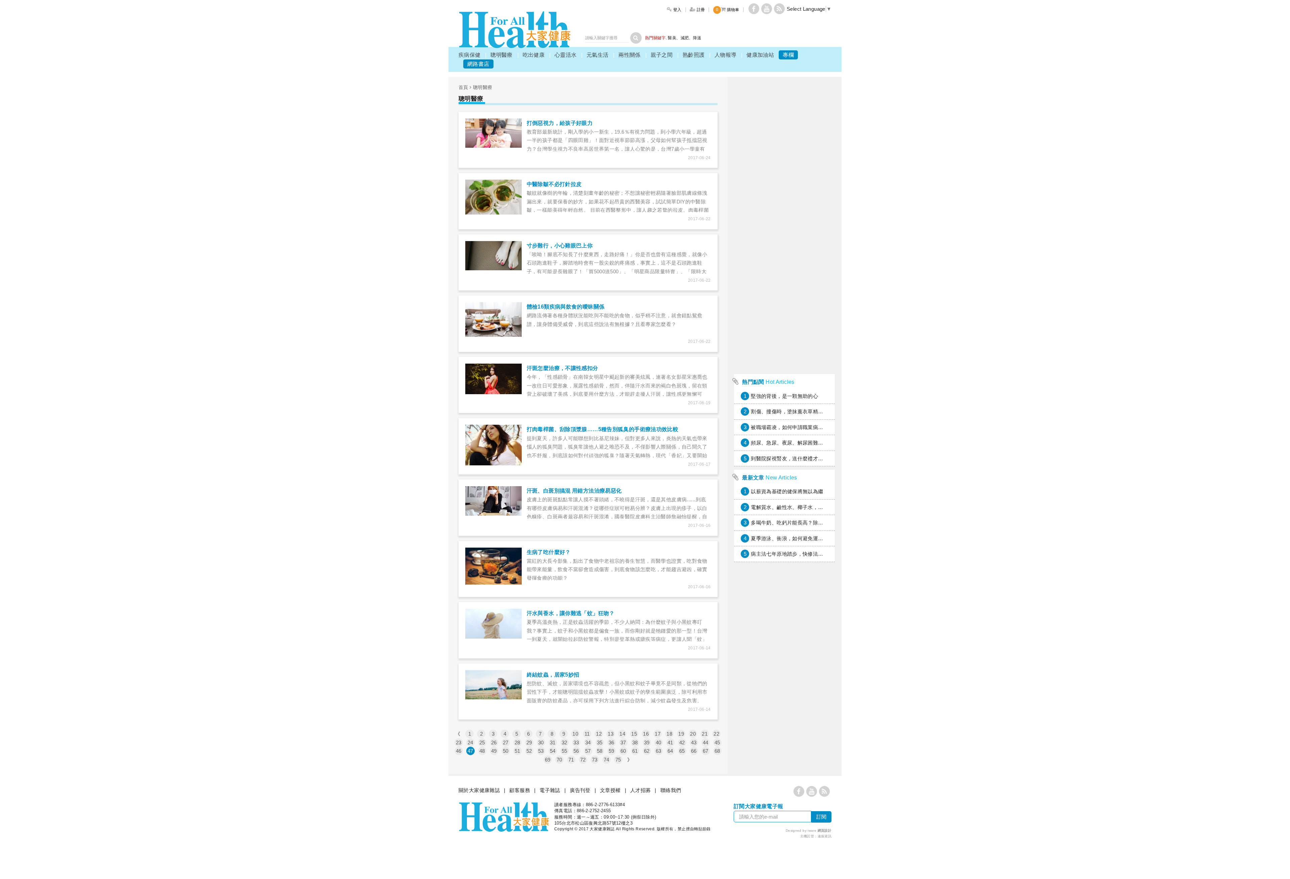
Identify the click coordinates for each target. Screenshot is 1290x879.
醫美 (672, 38)
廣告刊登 (580, 790)
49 (494, 751)
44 (705, 742)
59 (611, 751)
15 (634, 734)
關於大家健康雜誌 (479, 790)
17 (657, 734)
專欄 (788, 55)
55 (564, 751)
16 (646, 734)
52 (529, 751)
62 (647, 751)
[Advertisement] (784, 270)
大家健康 (515, 29)
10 (575, 734)
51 (517, 751)
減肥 (685, 38)
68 (717, 751)
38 (635, 742)
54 (553, 751)
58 (600, 751)
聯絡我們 (670, 790)
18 (669, 734)
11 (587, 734)
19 (681, 734)
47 (470, 751)
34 (588, 742)
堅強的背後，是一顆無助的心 (784, 396)
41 (670, 742)
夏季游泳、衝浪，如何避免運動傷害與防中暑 (802, 538)
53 (541, 751)
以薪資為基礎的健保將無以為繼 (787, 491)
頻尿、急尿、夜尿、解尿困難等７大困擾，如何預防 (810, 443)
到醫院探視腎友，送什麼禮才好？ (789, 458)
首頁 (463, 87)
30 (541, 742)
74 (606, 759)
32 (564, 742)
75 (618, 759)
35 (600, 742)
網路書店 (478, 64)
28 (517, 742)
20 (693, 734)
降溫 (697, 38)
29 (529, 742)
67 (705, 751)
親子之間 (662, 55)
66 (694, 751)
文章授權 (610, 790)
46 (459, 751)
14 (622, 734)
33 (576, 742)
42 (682, 742)
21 (704, 734)
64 (670, 751)
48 (482, 751)
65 (682, 751)
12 (599, 734)
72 (583, 759)
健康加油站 (760, 55)
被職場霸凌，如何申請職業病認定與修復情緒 (802, 427)
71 (571, 759)
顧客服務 (519, 790)
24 (470, 742)
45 (717, 742)
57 (588, 751)
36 (611, 742)
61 (635, 751)
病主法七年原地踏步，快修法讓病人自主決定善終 (807, 554)
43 (694, 742)
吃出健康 (534, 55)
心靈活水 (566, 55)
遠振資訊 (825, 836)
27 (506, 742)
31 (553, 742)
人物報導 (726, 55)
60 (623, 751)
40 (658, 742)
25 (482, 742)
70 (559, 759)
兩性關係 (629, 55)
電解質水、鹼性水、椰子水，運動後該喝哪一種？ (807, 507)
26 (494, 742)
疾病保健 (470, 55)
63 (658, 751)
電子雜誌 (550, 790)
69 (548, 759)
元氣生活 (598, 55)
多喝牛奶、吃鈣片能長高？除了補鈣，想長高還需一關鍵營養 (820, 522)
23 (459, 742)
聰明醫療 (501, 55)
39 (647, 742)
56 (576, 751)
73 (595, 759)
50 (506, 751)
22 (716, 734)
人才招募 (640, 790)
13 (610, 734)
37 (623, 742)
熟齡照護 (694, 55)
